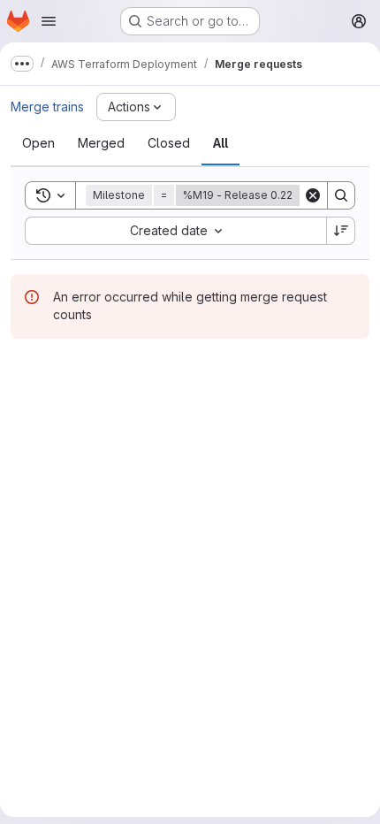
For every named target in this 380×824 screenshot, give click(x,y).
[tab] (38, 143)
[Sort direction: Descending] (341, 231)
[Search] (341, 195)
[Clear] (312, 195)
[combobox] (175, 231)
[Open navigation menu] (48, 21)
